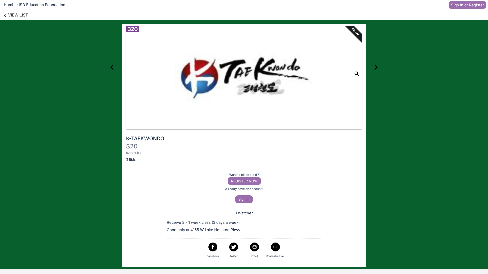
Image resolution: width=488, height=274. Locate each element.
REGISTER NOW (244, 181)
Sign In (244, 199)
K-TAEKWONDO (145, 138)
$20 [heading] (132, 146)
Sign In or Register (467, 5)
